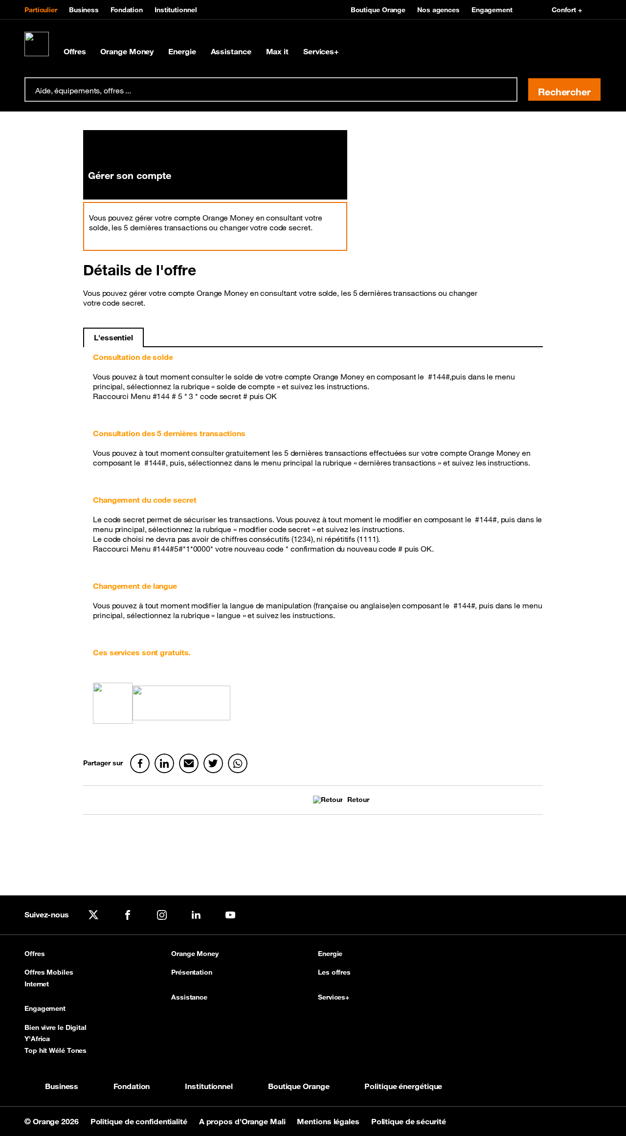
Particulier (40, 9)
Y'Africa (37, 1038)
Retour (358, 800)
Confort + (567, 9)
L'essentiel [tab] (113, 337)
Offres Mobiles (48, 972)
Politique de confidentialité (139, 1121)
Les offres (334, 972)
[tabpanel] (313, 541)
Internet (36, 984)
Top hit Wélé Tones (55, 1050)
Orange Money (127, 51)
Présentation (191, 972)
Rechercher (564, 92)
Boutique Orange (378, 9)
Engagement (492, 9)
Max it (277, 51)
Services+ (321, 51)
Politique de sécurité (408, 1121)
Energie (182, 51)
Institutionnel (176, 9)
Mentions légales (329, 1121)
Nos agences (438, 9)
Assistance (231, 51)
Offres (75, 51)
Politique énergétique (403, 1086)
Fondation (127, 9)
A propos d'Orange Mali (243, 1121)
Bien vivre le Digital (55, 1027)
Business (84, 9)
